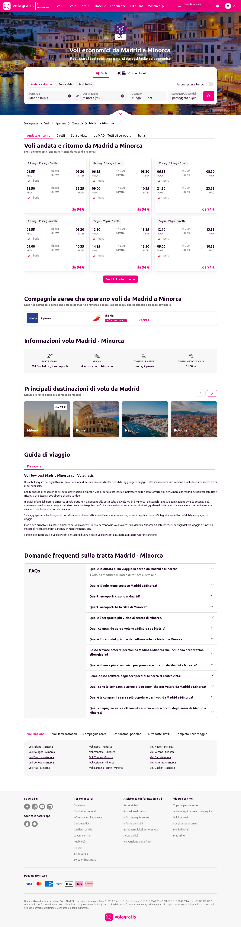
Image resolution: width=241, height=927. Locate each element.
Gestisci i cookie (83, 829)
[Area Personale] (230, 6)
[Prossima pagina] (212, 393)
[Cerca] (208, 96)
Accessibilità (131, 835)
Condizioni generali (85, 811)
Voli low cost (180, 817)
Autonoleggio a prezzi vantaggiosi (193, 811)
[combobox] (50, 96)
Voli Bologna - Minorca (42, 751)
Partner (78, 847)
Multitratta (85, 84)
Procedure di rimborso (136, 811)
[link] (55, 185)
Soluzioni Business (85, 859)
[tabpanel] (120, 211)
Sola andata (79, 135)
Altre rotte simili (159, 734)
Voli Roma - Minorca (100, 746)
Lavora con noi (82, 835)
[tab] (101, 73)
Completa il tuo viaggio (191, 734)
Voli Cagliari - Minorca (162, 767)
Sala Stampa (81, 853)
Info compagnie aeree (136, 817)
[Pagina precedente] (201, 393)
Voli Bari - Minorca (160, 757)
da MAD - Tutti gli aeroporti (112, 135)
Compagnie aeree (94, 734)
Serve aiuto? (131, 805)
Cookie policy (81, 823)
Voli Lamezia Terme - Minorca (106, 767)
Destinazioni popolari (127, 734)
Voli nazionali (36, 734)
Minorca (77, 123)
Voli (47, 123)
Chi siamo (79, 805)
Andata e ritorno (41, 84)
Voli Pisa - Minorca (39, 767)
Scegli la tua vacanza (185, 823)
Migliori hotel (181, 829)
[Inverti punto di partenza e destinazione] (77, 96)
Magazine (179, 835)
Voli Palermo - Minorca (163, 762)
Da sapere (34, 466)
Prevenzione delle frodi (137, 841)
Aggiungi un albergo (190, 84)
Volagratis (31, 123)
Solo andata (65, 84)
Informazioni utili (133, 823)
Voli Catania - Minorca (101, 762)
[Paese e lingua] (217, 6)
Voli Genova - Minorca (41, 762)
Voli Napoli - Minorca (162, 746)
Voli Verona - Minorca (162, 751)
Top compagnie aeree (185, 805)
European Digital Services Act (141, 829)
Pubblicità (79, 841)
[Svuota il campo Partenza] (69, 96)
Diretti (60, 135)
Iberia (141, 135)
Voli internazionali (64, 734)
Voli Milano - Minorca (41, 746)
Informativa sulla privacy (88, 817)
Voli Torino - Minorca (101, 757)
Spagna (61, 123)
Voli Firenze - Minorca (41, 757)
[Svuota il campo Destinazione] (123, 96)
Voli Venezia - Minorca (102, 751)
